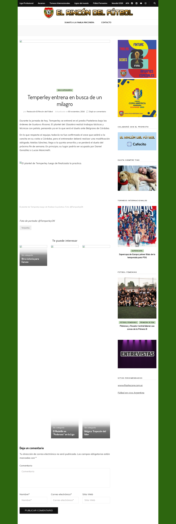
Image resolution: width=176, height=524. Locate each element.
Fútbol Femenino (100, 3)
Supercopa (137, 251)
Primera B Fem (147, 322)
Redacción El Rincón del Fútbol (40, 111)
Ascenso (41, 3)
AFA (127, 3)
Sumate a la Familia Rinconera (79, 22)
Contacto (106, 22)
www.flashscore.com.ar (130, 385)
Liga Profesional (26, 3)
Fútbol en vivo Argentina (131, 392)
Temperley (26, 228)
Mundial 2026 (117, 3)
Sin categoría (65, 90)
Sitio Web (87, 494)
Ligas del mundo (81, 3)
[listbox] (137, 235)
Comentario (26, 465)
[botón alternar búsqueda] (155, 3)
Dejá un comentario (97, 111)
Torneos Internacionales (60, 3)
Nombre (25, 494)
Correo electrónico (61, 494)
